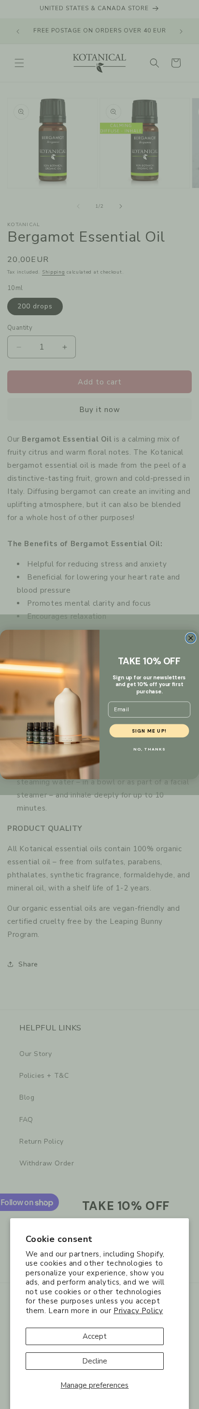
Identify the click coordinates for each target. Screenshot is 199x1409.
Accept (95, 1336)
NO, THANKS (149, 749)
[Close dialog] (191, 638)
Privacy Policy (138, 1311)
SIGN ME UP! (149, 731)
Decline (94, 1361)
